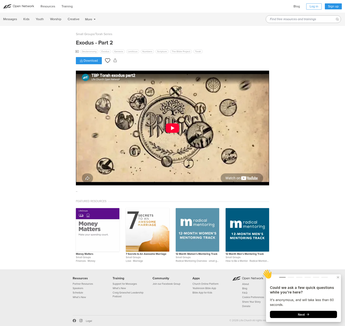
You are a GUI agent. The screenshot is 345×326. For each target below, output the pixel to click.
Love (128, 261)
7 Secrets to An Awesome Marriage (146, 254)
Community (161, 278)
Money (91, 261)
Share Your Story (251, 301)
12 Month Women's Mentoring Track (196, 254)
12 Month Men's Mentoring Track (245, 254)
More (88, 19)
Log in (314, 6)
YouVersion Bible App (204, 288)
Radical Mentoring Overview (191, 261)
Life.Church (245, 320)
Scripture (162, 51)
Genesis (118, 51)
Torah (198, 51)
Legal (89, 321)
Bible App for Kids (202, 292)
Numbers (147, 51)
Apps (196, 278)
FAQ (244, 292)
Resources (80, 278)
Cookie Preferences (253, 297)
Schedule (78, 292)
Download (90, 61)
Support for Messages (125, 283)
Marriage (138, 261)
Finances (81, 261)
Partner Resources (83, 283)
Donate (246, 306)
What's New (79, 297)
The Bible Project (181, 51)
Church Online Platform (205, 283)
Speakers (78, 288)
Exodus (105, 51)
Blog (296, 6)
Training (118, 278)
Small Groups (85, 34)
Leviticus (133, 51)
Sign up (333, 6)
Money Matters (84, 254)
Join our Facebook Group (166, 283)
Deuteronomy (89, 51)
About (245, 284)
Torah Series (103, 34)
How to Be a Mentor (237, 261)
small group (215, 261)
